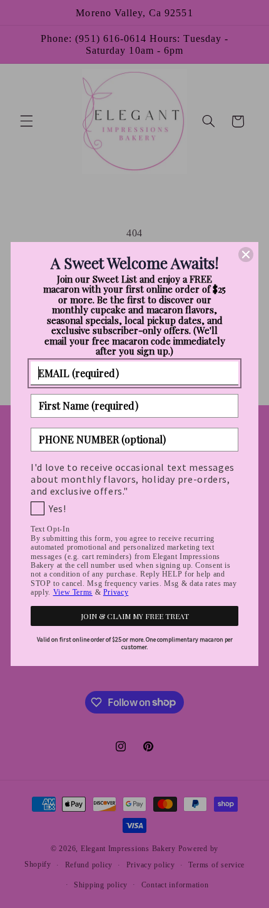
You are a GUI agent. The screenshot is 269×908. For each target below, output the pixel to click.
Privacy (115, 592)
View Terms (73, 592)
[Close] (245, 254)
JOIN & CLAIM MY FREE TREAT (135, 616)
